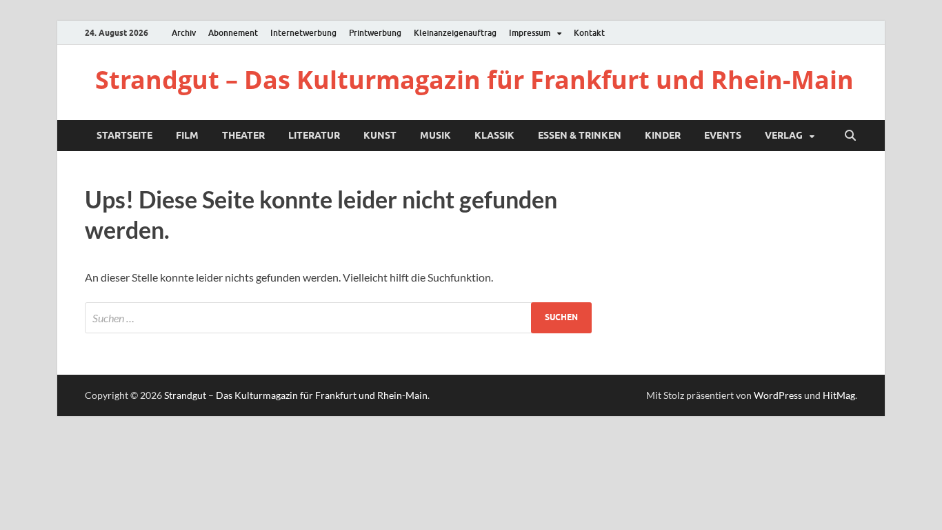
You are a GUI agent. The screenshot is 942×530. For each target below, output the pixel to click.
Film (187, 135)
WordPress (778, 395)
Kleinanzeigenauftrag (455, 33)
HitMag (839, 395)
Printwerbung (375, 33)
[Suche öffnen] (850, 136)
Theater (243, 135)
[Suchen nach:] (338, 317)
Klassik (494, 135)
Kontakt (589, 33)
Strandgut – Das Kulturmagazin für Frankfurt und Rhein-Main (474, 80)
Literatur (314, 135)
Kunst (380, 135)
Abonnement (233, 33)
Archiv (184, 33)
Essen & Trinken (579, 135)
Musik (435, 135)
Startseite (124, 135)
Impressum (529, 33)
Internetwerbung (303, 33)
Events (722, 135)
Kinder (663, 135)
